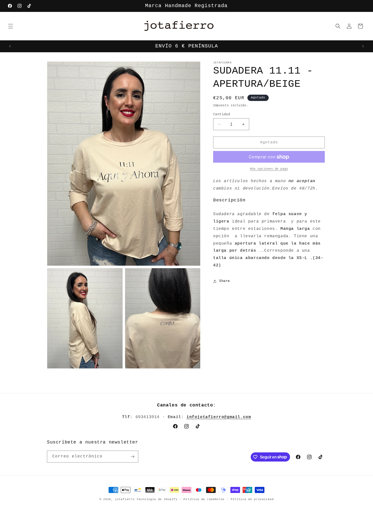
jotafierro (126, 499)
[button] (10, 26)
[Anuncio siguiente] (363, 46)
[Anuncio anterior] (9, 46)
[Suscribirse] (132, 457)
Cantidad (221, 114)
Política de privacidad (252, 499)
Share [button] (224, 281)
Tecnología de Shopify (157, 499)
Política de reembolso (204, 499)
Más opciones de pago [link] (269, 169)
